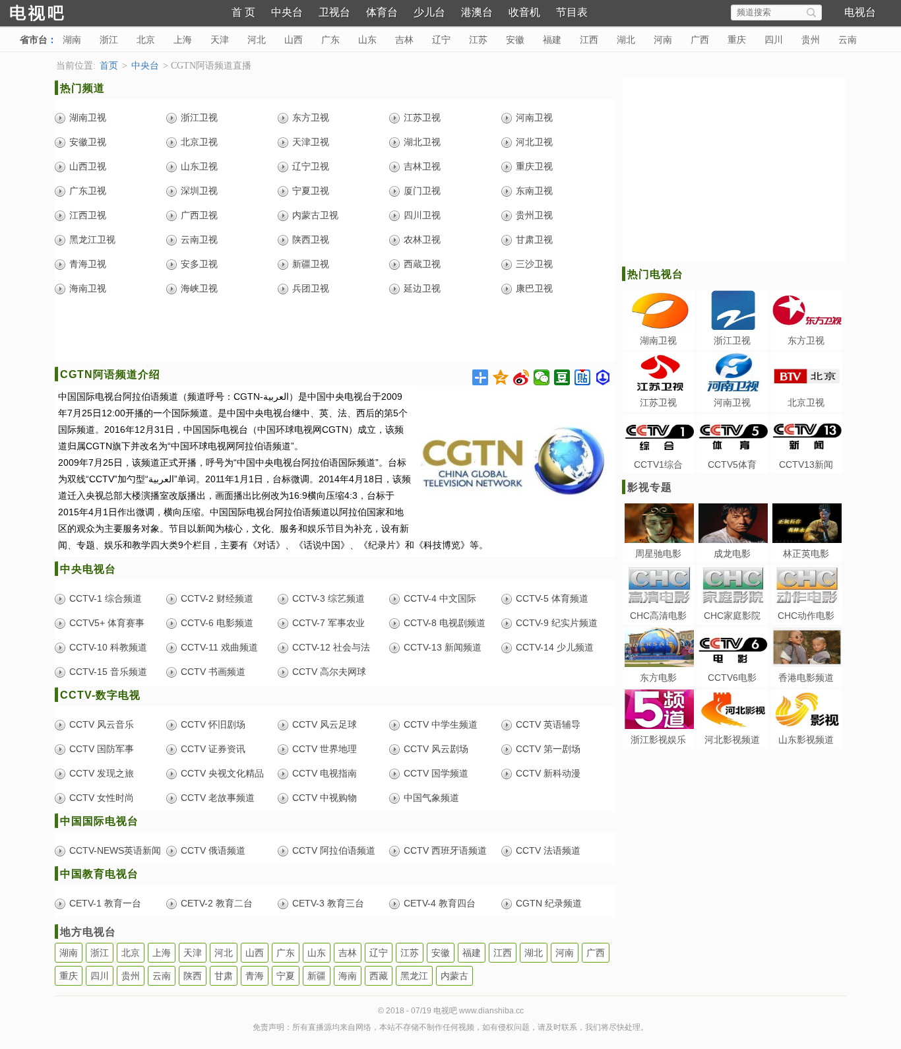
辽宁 (441, 39)
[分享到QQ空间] (501, 377)
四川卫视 (422, 215)
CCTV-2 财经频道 (217, 598)
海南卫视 (87, 288)
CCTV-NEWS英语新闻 (115, 850)
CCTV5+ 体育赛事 (106, 623)
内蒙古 (454, 975)
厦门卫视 (422, 190)
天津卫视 (310, 142)
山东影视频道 (806, 739)
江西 (589, 39)
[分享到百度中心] (603, 377)
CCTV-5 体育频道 (552, 598)
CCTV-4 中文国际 (440, 598)
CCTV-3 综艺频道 (328, 598)
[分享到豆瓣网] (562, 377)
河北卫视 (534, 142)
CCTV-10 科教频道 (108, 647)
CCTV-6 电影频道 (217, 623)
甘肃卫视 (534, 239)
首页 (109, 66)
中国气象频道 (431, 797)
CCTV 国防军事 (101, 749)
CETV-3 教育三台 (328, 903)
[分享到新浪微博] (521, 377)
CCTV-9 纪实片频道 (557, 623)
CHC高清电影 (658, 615)
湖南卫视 (87, 117)
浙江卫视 (199, 117)
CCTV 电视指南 (324, 773)
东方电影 (658, 677)
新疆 (316, 975)
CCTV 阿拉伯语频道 (333, 850)
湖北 (626, 39)
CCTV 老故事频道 (218, 797)
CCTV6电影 (732, 677)
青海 (254, 975)
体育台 (382, 12)
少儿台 (429, 12)
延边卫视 (422, 288)
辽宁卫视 (310, 166)
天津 (219, 39)
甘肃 (223, 975)
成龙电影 (732, 553)
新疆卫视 (310, 264)
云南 (847, 39)
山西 (293, 39)
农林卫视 (422, 239)
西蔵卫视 (422, 264)
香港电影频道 (806, 677)
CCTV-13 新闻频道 (443, 647)
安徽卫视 (87, 142)
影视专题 (649, 487)
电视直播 (59, 11)
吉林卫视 (422, 166)
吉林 (404, 39)
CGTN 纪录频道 (549, 903)
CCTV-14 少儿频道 (555, 647)
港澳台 (477, 12)
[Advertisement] (335, 332)
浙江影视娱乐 (658, 739)
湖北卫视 (422, 142)
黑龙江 (414, 975)
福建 (552, 39)
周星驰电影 (658, 553)
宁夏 (285, 975)
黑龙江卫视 (92, 239)
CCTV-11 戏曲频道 (219, 647)
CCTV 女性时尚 (101, 797)
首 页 (243, 12)
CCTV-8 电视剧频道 (444, 623)
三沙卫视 (534, 264)
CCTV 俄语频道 (213, 850)
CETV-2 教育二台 (217, 903)
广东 (330, 39)
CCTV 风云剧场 (436, 749)
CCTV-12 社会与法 (331, 647)
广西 (700, 39)
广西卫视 (199, 215)
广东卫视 (87, 190)
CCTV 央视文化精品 (222, 773)
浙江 (109, 39)
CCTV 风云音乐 (101, 724)
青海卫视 (87, 264)
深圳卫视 (199, 190)
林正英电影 (806, 553)
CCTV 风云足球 (324, 724)
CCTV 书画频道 (213, 671)
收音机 (524, 12)
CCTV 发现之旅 (101, 773)
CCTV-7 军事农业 (328, 623)
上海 (182, 39)
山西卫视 (87, 166)
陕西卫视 (310, 239)
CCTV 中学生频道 (441, 724)
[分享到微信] (542, 377)
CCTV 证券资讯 (213, 749)
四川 (773, 39)
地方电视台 (88, 932)
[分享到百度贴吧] (583, 377)
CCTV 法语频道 (548, 850)
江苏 (478, 39)
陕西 (192, 975)
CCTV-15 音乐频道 (108, 671)
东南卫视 (534, 190)
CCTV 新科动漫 (548, 773)
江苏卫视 (422, 117)
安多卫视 (199, 264)
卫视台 (334, 12)
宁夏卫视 (310, 190)
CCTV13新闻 (806, 464)
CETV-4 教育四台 (440, 903)
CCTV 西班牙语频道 (445, 850)
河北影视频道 (732, 739)
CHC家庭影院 (732, 615)
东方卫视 (310, 117)
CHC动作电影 (806, 615)
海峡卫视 (199, 288)
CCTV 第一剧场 (548, 749)
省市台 (33, 39)
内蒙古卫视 (315, 215)
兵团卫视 (310, 288)
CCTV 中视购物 (324, 797)
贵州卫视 (534, 215)
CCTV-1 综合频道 (105, 598)
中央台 (287, 12)
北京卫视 (199, 142)
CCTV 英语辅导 (548, 724)
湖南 (72, 39)
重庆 (737, 39)
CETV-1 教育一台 (105, 903)
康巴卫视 (534, 288)
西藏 (378, 975)
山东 (367, 39)
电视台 (860, 12)
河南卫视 (534, 117)
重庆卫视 (534, 166)
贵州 (810, 39)
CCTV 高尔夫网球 (329, 671)
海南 (347, 975)
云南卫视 (199, 239)
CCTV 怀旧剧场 (213, 724)
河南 (663, 39)
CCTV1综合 (658, 464)
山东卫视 (199, 166)
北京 (146, 39)
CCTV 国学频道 (436, 773)
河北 (256, 39)
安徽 (515, 39)
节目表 (572, 12)
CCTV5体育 (732, 464)
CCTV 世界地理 (324, 749)
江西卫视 (87, 215)
